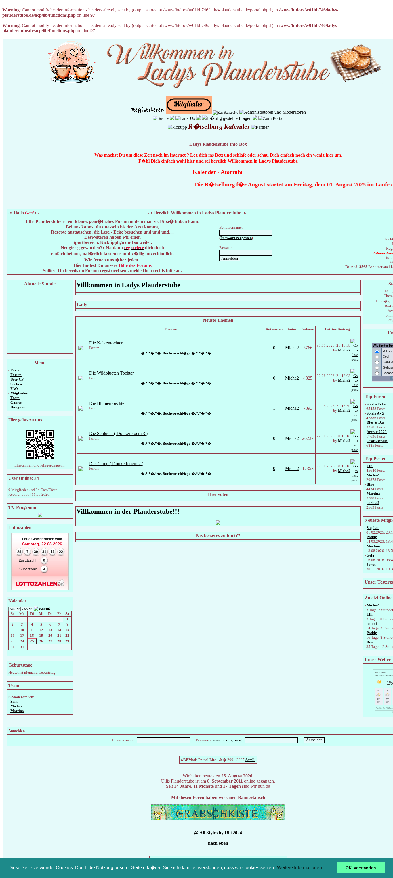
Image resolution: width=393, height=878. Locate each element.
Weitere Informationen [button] (299, 867)
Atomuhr (232, 172)
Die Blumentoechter (107, 403)
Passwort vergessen (236, 238)
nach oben (218, 843)
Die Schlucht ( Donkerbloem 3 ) (118, 433)
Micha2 (292, 347)
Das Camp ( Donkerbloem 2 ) (116, 463)
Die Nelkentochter (106, 342)
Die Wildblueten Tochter (111, 373)
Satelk (250, 760)
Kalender (204, 172)
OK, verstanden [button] (361, 867)
